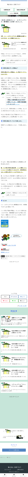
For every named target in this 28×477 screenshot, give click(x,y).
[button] (22, 300)
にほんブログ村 (11, 245)
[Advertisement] (14, 144)
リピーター (4, 258)
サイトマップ (7, 469)
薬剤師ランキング (5, 252)
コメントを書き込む (14, 450)
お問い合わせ (20, 469)
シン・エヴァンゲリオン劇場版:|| (18, 256)
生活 (3, 256)
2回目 (8, 256)
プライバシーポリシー (14, 471)
